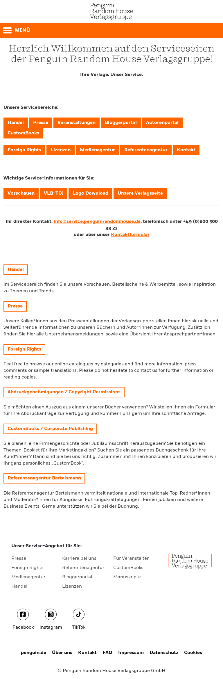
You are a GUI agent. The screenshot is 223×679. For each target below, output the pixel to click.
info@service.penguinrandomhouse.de (97, 221)
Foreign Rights (27, 568)
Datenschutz (164, 652)
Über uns (62, 652)
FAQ (107, 652)
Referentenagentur (83, 568)
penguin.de (33, 652)
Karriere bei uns (79, 558)
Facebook (23, 627)
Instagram (50, 627)
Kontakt (87, 652)
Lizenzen (72, 586)
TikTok (78, 627)
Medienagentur (28, 577)
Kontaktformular (130, 234)
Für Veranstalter (131, 558)
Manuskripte (127, 577)
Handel (19, 586)
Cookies (193, 652)
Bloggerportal (77, 577)
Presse (18, 558)
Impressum (131, 652)
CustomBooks (128, 568)
